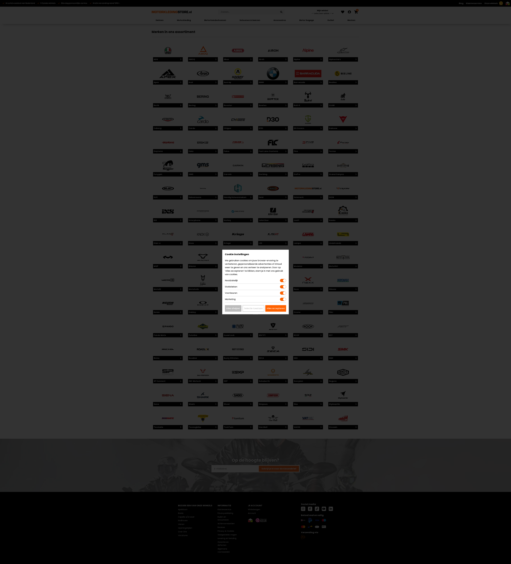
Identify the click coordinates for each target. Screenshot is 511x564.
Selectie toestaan (253, 308)
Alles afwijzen (233, 308)
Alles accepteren (276, 308)
